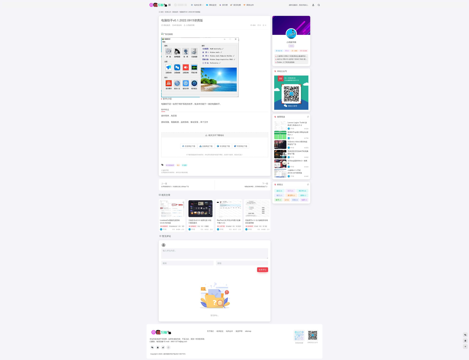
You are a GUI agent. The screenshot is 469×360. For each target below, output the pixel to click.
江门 (290, 190)
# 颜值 (206, 226)
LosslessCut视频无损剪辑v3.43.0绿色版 (170, 221)
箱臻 (303, 195)
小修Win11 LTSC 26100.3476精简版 (295, 171)
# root (256, 226)
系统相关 (175, 12)
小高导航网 (166, 354)
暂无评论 (166, 236)
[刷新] (308, 116)
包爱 (304, 200)
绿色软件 (165, 226)
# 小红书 (238, 226)
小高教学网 (189, 25)
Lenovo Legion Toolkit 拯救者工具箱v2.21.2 (297, 123)
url (287, 200)
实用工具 (168, 12)
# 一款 (265, 226)
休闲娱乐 (193, 226)
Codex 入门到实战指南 (285, 62)
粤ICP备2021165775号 (178, 354)
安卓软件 (250, 226)
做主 (279, 195)
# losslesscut (173, 226)
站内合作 (229, 331)
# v (178, 165)
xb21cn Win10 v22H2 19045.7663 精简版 (293, 59)
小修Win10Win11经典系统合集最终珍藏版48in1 (295, 56)
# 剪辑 (184, 226)
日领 (295, 200)
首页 (162, 12)
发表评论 (262, 269)
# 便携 (184, 165)
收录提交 (220, 331)
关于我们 (210, 331)
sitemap (248, 331)
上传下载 (222, 226)
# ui (199, 226)
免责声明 (239, 331)
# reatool (228, 226)
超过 (279, 190)
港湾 (278, 200)
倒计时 (302, 190)
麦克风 (291, 195)
